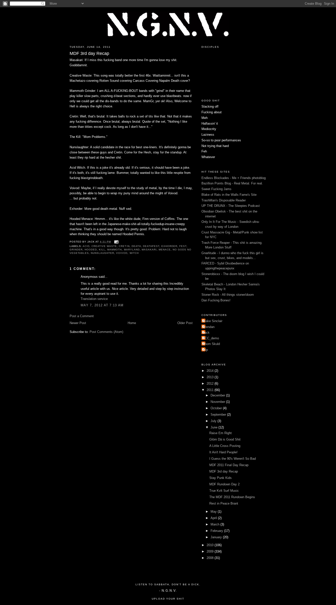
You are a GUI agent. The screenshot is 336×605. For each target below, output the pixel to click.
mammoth (114, 249)
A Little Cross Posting (224, 446)
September (219, 414)
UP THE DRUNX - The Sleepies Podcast (230, 206)
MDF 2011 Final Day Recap (228, 465)
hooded (91, 249)
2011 (210, 390)
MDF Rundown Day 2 (224, 484)
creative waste (104, 246)
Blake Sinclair (212, 321)
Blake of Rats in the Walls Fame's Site (229, 194)
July (214, 421)
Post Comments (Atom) (106, 332)
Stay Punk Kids (220, 478)
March (215, 524)
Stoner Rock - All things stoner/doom (227, 294)
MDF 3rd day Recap (89, 53)
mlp (205, 350)
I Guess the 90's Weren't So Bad (232, 458)
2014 (210, 371)
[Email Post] (116, 241)
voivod (121, 253)
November (218, 402)
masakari (149, 249)
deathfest (151, 246)
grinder (76, 249)
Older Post (185, 323)
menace (165, 249)
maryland (132, 249)
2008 (210, 558)
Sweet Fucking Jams (216, 189)
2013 (210, 377)
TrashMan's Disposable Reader (223, 200)
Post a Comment (82, 316)
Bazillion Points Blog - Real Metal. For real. (232, 183)
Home (132, 323)
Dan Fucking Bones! (215, 300)
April (214, 518)
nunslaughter (102, 253)
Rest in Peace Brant (223, 503)
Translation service (94, 299)
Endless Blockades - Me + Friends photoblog (233, 178)
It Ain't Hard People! (223, 452)
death (136, 246)
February (217, 531)
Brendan (208, 327)
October (217, 408)
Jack (206, 332)
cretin (124, 246)
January (217, 537)
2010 (210, 545)
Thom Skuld (211, 344)
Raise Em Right (220, 433)
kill (102, 249)
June (214, 427)
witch (134, 253)
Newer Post (78, 323)
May (214, 511)
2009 (210, 551)
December (218, 395)
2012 (210, 383)
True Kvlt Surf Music (224, 490)
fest (182, 246)
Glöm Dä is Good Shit (225, 439)
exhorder (169, 246)
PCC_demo (211, 338)
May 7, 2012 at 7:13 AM (102, 305)
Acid (86, 246)
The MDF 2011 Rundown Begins (232, 497)
